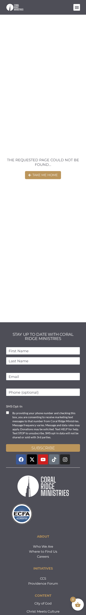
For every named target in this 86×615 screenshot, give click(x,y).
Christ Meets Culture (43, 611)
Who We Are (43, 546)
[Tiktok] (54, 459)
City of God (43, 603)
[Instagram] (65, 459)
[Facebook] (21, 459)
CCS (43, 578)
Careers (43, 557)
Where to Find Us (43, 551)
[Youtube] (43, 459)
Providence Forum (43, 583)
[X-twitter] (32, 459)
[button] (76, 7)
